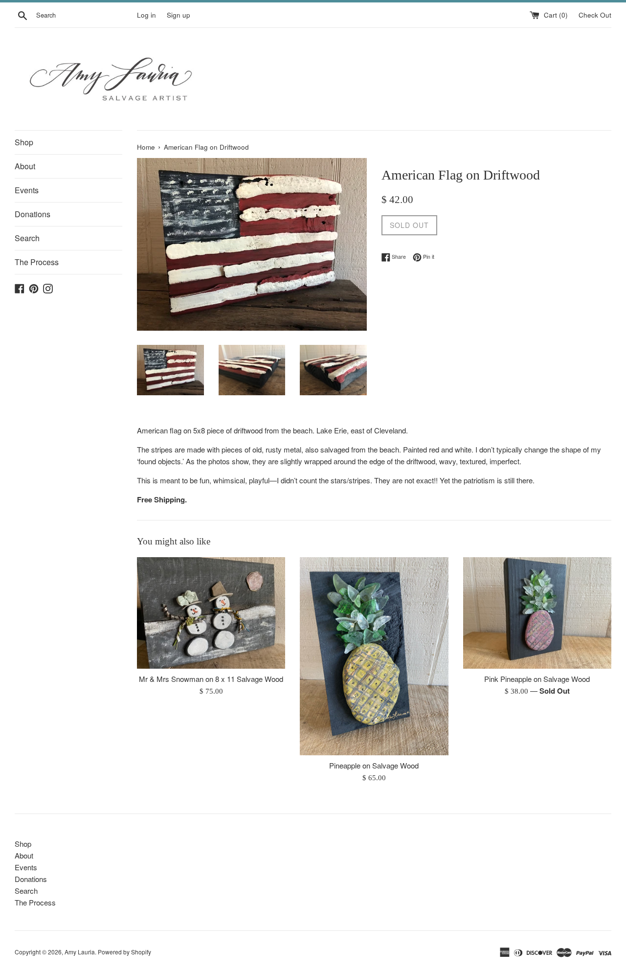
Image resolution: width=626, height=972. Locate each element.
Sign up (178, 15)
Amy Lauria (80, 952)
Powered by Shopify (124, 952)
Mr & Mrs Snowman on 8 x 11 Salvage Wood (211, 679)
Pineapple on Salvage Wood (374, 766)
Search (27, 238)
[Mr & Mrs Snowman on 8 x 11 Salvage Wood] (211, 612)
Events (27, 190)
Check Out (595, 15)
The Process (37, 262)
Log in (146, 15)
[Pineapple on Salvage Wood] (374, 656)
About (25, 166)
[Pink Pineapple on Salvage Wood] (537, 612)
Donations (32, 214)
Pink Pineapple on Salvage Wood (537, 679)
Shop (24, 142)
